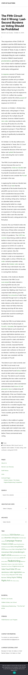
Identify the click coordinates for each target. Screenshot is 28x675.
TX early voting (19, 447)
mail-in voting (23, 555)
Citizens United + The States (12, 480)
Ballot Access (19, 537)
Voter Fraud (5, 569)
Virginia (14, 566)
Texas (4, 443)
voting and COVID (12, 450)
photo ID (22, 558)
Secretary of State (11, 564)
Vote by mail (20, 566)
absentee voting (10, 538)
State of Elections (8, 3)
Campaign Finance (13, 541)
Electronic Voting (8, 549)
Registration (4, 564)
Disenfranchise (20, 544)
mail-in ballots (10, 447)
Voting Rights (11, 577)
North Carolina (17, 557)
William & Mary (16, 580)
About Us (4, 463)
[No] (26, 669)
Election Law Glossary (7, 467)
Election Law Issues (7, 598)
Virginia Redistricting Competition (13, 482)
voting (7, 574)
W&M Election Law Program (9, 619)
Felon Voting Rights (17, 549)
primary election (4, 561)
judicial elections (16, 555)
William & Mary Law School (9, 602)
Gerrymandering (16, 552)
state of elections (19, 564)
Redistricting (14, 560)
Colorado (14, 544)
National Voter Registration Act (7, 557)
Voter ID (13, 569)
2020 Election (7, 445)
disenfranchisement (5, 546)
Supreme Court (5, 566)
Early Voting (14, 546)
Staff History (4, 470)
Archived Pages (5, 478)
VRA (11, 580)
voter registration (15, 572)
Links (2, 474)
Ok (14, 672)
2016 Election (5, 535)
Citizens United (7, 544)
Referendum (23, 561)
